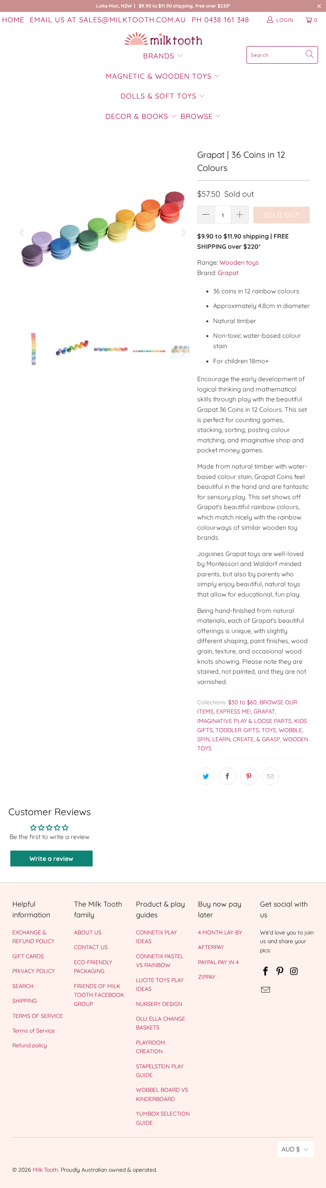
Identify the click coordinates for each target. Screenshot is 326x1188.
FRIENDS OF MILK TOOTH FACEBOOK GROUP (99, 995)
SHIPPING (24, 1000)
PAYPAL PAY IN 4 (218, 962)
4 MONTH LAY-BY (220, 932)
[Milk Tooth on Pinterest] (280, 972)
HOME (13, 19)
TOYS (269, 730)
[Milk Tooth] (163, 39)
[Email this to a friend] (270, 776)
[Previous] (22, 233)
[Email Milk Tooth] (266, 990)
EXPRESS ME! (233, 711)
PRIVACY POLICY (33, 971)
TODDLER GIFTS (237, 730)
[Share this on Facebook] (227, 776)
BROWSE (196, 116)
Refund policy (29, 1045)
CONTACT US (91, 947)
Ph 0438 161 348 (220, 19)
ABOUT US (87, 932)
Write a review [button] (51, 858)
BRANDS (160, 55)
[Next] (183, 233)
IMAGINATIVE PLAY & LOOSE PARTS (244, 721)
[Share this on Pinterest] (249, 776)
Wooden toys (239, 262)
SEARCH (22, 986)
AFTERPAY (211, 947)
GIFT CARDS (28, 956)
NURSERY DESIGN (159, 1004)
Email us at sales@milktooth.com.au (108, 19)
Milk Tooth (45, 1169)
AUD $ (290, 1149)
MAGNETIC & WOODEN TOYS (159, 76)
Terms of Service (33, 1030)
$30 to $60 (242, 702)
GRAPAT (264, 711)
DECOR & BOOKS (136, 116)
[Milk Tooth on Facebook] (266, 972)
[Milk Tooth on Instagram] (294, 972)
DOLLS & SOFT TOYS (158, 96)
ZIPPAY (206, 977)
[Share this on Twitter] (206, 776)
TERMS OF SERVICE (37, 1015)
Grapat (228, 273)
